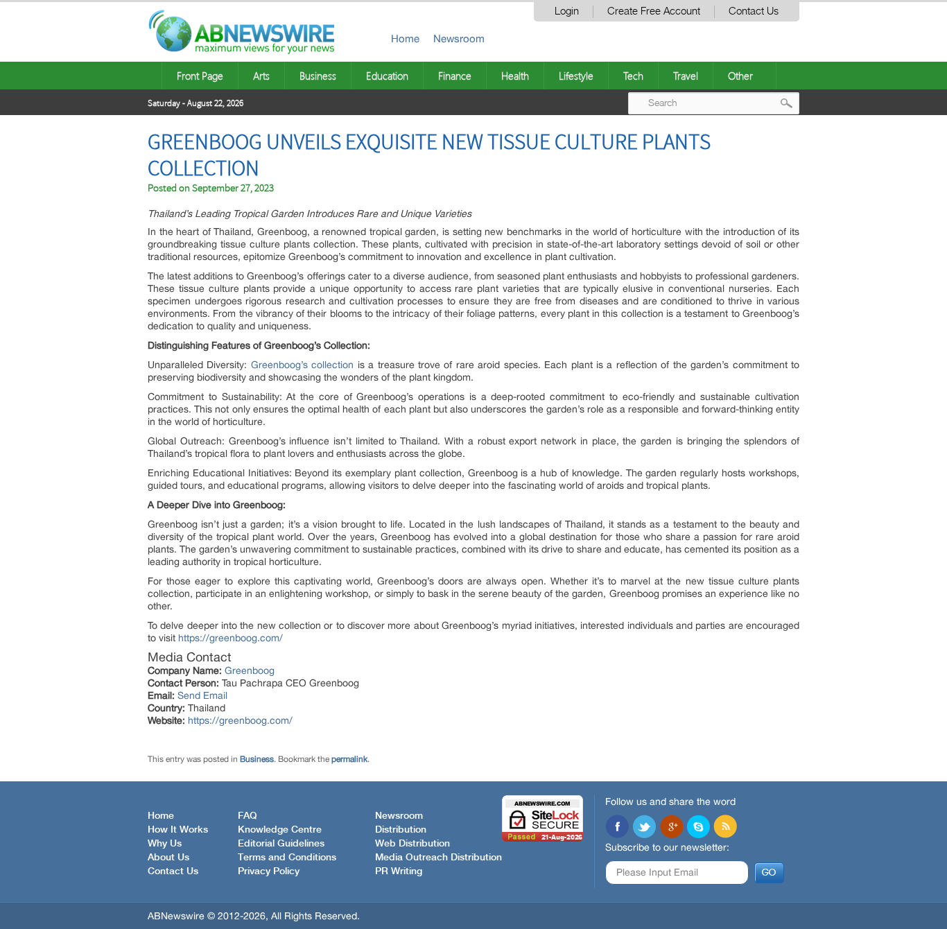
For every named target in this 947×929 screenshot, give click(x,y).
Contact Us (754, 11)
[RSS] (725, 828)
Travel (685, 76)
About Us (168, 857)
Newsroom (459, 38)
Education (387, 76)
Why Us (165, 844)
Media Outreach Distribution (438, 857)
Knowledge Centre (280, 830)
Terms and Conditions (287, 857)
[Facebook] (617, 828)
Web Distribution (412, 844)
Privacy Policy (268, 871)
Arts (261, 76)
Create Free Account (653, 11)
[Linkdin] (671, 828)
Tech (633, 76)
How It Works (178, 830)
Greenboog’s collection (302, 364)
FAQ (247, 816)
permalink (349, 759)
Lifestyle (576, 76)
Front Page (200, 76)
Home (405, 38)
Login (567, 11)
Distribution (400, 830)
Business (317, 76)
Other (740, 76)
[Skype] (698, 828)
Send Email (202, 695)
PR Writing (398, 871)
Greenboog (250, 670)
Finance (454, 76)
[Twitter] (644, 828)
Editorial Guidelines (281, 844)
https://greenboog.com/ (230, 637)
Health (515, 76)
